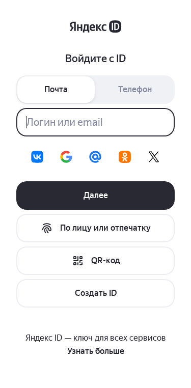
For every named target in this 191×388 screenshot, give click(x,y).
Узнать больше (95, 351)
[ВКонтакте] (37, 157)
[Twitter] (154, 157)
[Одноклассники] (125, 157)
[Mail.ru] (95, 157)
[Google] (66, 157)
